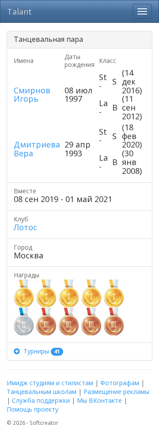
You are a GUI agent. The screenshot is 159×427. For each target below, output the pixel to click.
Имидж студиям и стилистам (50, 383)
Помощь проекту (32, 409)
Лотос (25, 227)
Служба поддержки (41, 400)
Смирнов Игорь (32, 94)
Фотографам (119, 383)
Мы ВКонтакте (99, 400)
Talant (19, 11)
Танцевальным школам (41, 391)
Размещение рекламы (116, 391)
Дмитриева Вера (37, 148)
